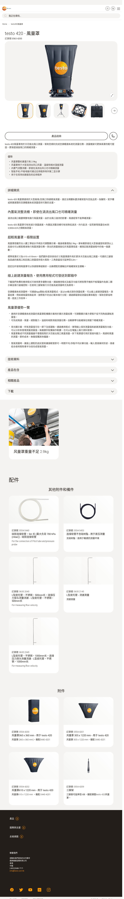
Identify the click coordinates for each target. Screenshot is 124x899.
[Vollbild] (112, 95)
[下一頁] (114, 111)
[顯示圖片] (25, 110)
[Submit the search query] (5, 15)
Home (4, 24)
